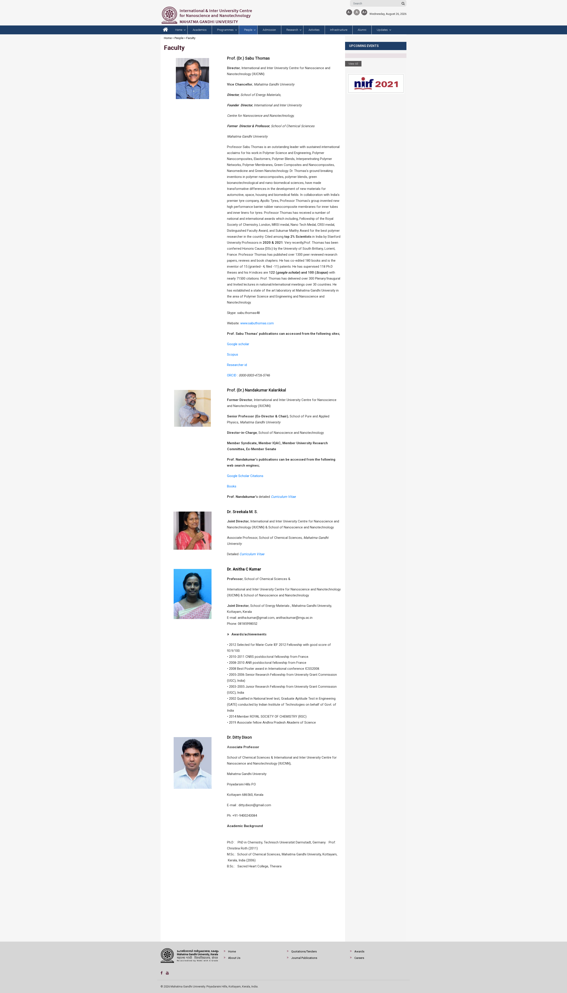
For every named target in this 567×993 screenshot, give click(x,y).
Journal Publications (304, 958)
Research (292, 29)
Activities (314, 29)
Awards (359, 951)
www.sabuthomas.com (257, 323)
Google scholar (238, 344)
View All (353, 63)
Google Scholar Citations (245, 476)
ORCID (231, 375)
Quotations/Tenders (304, 951)
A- (349, 12)
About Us (234, 958)
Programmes (225, 29)
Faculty (190, 38)
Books (231, 486)
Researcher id (237, 365)
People (248, 29)
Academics (200, 29)
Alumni (362, 29)
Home (178, 29)
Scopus (232, 354)
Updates (382, 29)
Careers (359, 958)
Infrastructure (338, 29)
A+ (364, 12)
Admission (269, 29)
